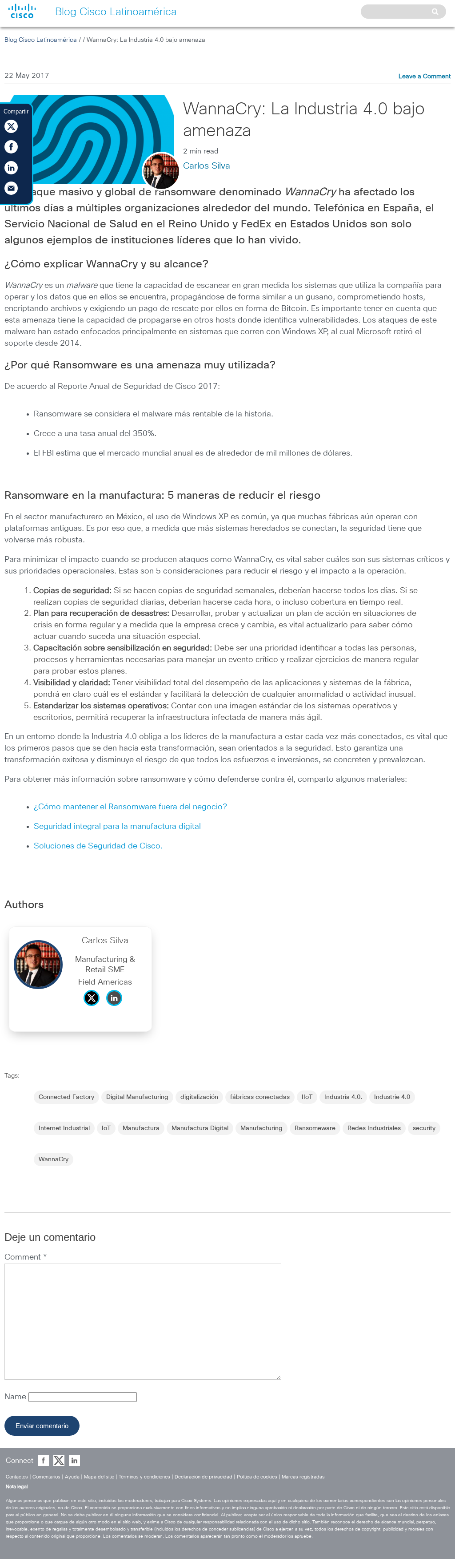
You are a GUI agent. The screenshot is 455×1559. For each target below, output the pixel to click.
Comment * (25, 1257)
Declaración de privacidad (203, 1476)
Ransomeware (315, 1128)
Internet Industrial (64, 1128)
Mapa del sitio (99, 1476)
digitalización (199, 1097)
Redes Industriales (374, 1128)
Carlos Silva (206, 166)
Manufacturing (261, 1128)
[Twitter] (94, 1008)
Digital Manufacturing (137, 1097)
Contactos (17, 1476)
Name (16, 1397)
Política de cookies (257, 1476)
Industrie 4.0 (392, 1097)
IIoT (307, 1097)
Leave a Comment (425, 76)
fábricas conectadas (260, 1097)
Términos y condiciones (144, 1476)
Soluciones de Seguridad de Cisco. (98, 846)
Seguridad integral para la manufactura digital (117, 827)
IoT (106, 1128)
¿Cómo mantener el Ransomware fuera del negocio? (130, 807)
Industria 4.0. (343, 1097)
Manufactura (141, 1128)
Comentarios (46, 1476)
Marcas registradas (303, 1476)
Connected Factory (66, 1097)
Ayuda (72, 1476)
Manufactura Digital (200, 1128)
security (424, 1128)
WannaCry (53, 1159)
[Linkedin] (116, 1008)
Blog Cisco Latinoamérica (40, 40)
